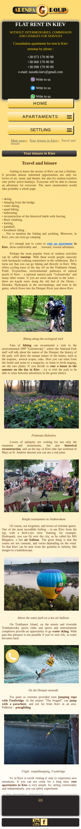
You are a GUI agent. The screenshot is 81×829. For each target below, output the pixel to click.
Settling (40, 129)
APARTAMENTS (40, 116)
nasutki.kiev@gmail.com (46, 72)
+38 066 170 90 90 (40, 62)
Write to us (43, 79)
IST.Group (46, 828)
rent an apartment (60, 243)
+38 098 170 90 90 (40, 67)
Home (40, 103)
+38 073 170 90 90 (40, 57)
